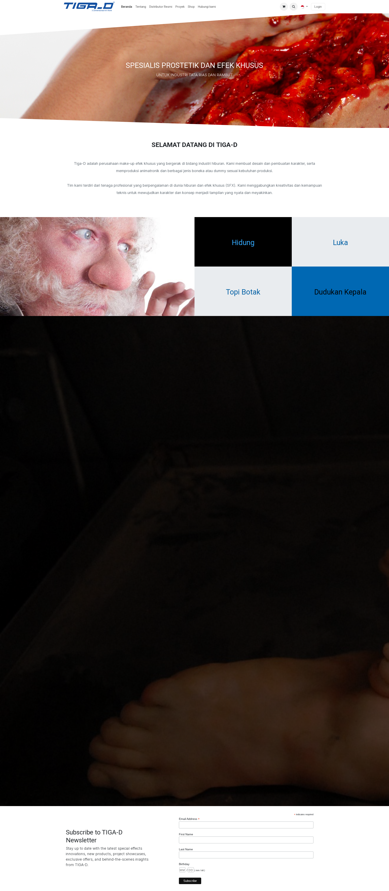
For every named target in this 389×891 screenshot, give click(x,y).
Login (318, 7)
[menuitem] (127, 7)
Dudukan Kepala (340, 292)
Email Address (189, 819)
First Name (186, 834)
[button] (294, 7)
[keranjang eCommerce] (284, 7)
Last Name (186, 849)
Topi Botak (243, 292)
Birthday (184, 864)
